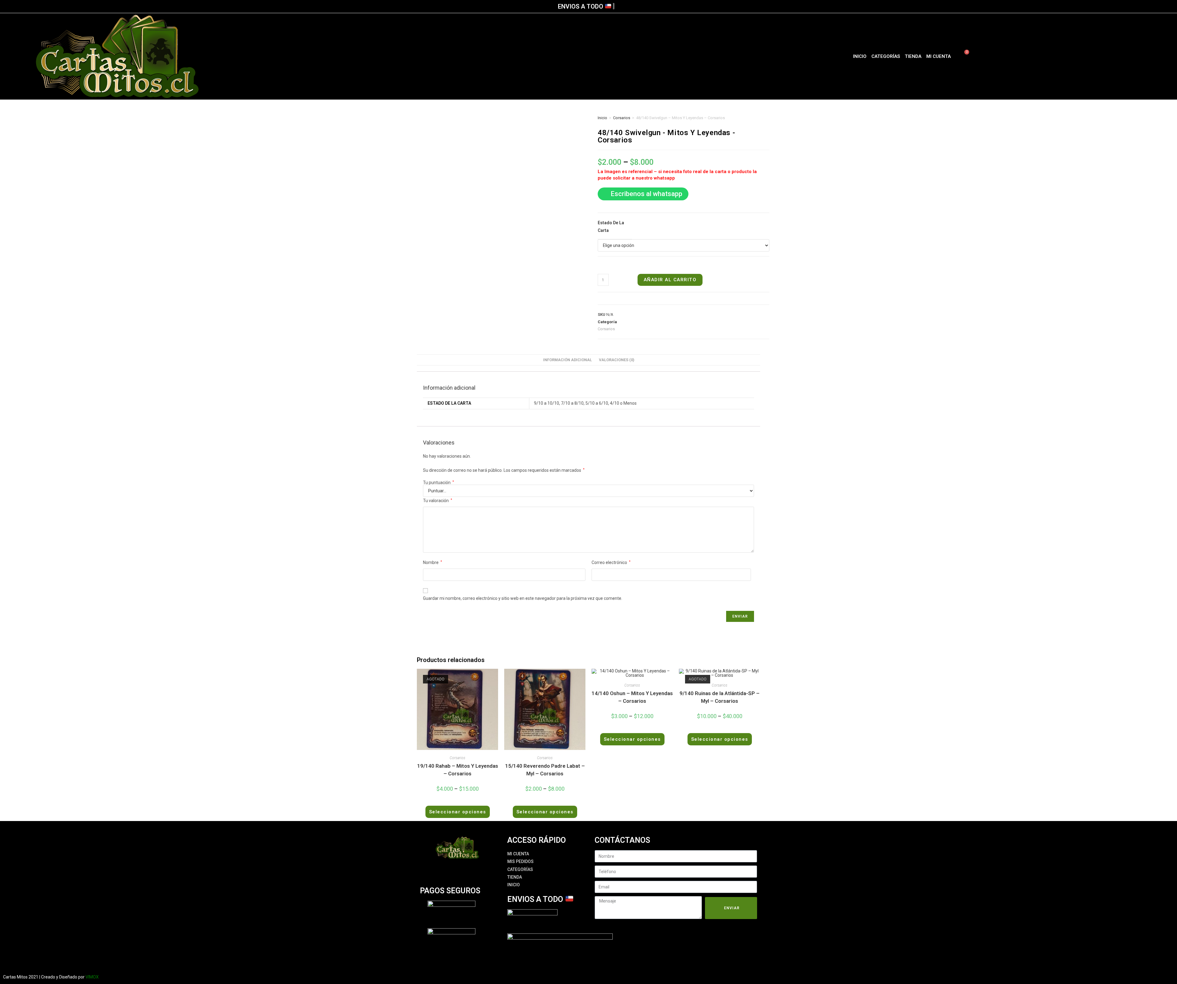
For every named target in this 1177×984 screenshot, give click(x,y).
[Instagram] (1063, 56)
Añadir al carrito (670, 279)
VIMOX (92, 977)
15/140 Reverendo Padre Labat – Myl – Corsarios (545, 770)
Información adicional (567, 360)
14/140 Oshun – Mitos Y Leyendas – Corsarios (632, 697)
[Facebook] (1052, 56)
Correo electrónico (611, 562)
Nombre (432, 562)
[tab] (567, 360)
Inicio (860, 56)
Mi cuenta (938, 56)
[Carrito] (963, 56)
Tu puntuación (438, 482)
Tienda (913, 56)
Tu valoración (437, 500)
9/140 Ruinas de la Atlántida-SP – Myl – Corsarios (720, 697)
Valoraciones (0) (616, 360)
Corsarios (621, 117)
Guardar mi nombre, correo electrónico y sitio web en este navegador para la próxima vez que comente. (522, 598)
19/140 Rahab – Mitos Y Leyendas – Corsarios (457, 770)
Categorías (885, 56)
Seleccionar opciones (457, 812)
